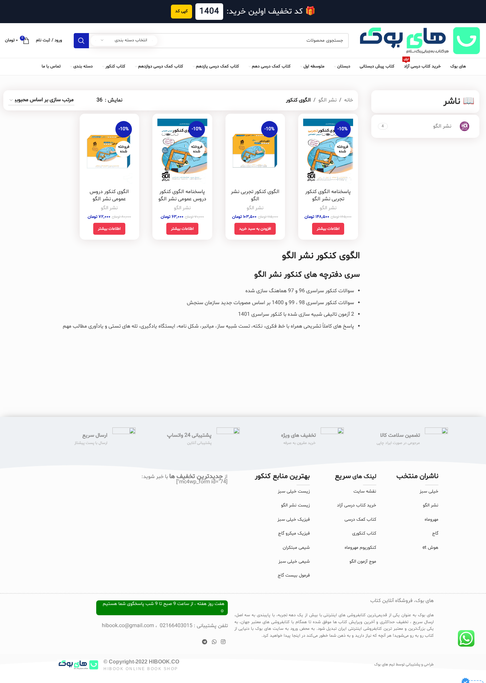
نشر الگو (327, 100)
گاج (435, 533)
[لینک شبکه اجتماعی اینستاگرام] (223, 642)
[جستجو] (81, 40)
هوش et (430, 547)
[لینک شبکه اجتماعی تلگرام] (205, 642)
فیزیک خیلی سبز (293, 519)
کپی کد (181, 11)
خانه (348, 100)
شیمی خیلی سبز (294, 561)
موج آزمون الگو (362, 561)
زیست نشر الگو (295, 505)
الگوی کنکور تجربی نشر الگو (255, 195)
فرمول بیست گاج (294, 575)
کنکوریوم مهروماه (360, 547)
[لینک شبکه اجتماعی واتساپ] (214, 642)
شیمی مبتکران (296, 547)
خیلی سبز (429, 491)
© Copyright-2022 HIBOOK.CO (141, 661)
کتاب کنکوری (364, 533)
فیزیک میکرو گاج (294, 533)
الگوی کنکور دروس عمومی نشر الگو (109, 195)
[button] (255, 229)
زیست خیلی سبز (294, 491)
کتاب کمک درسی (360, 519)
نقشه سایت (364, 491)
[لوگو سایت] (418, 40)
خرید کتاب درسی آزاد (356, 505)
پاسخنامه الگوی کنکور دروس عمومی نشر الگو (182, 195)
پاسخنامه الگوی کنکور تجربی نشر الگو (328, 195)
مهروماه (431, 519)
